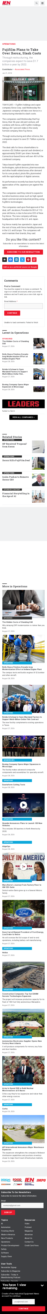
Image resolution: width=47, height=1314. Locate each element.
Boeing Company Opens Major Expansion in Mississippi (15, 385)
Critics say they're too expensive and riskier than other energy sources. (22, 1095)
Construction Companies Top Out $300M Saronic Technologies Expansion (20, 995)
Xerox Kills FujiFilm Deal (16, 460)
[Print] (4, 259)
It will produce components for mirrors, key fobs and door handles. (22, 1047)
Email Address (11, 301)
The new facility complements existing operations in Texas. (22, 723)
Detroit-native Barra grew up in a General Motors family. (22, 891)
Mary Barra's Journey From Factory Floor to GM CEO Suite (21, 886)
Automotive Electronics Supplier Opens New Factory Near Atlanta (22, 1042)
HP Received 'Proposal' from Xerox (14, 445)
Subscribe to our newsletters (23, 252)
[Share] (10, 259)
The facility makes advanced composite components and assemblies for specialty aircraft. (23, 771)
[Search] (36, 3)
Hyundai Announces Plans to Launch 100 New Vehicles (22, 824)
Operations (9, 44)
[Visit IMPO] (41, 1180)
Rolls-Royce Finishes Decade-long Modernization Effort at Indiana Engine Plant (15, 356)
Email (3, 1201)
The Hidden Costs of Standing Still (15, 342)
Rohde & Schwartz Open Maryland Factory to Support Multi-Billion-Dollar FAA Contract (15, 371)
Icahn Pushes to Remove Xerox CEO (15, 478)
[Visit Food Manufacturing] (17, 1180)
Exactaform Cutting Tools (13, 785)
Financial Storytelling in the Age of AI (16, 495)
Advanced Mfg (9, 760)
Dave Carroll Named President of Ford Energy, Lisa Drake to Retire (23, 933)
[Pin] (28, 259)
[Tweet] (22, 259)
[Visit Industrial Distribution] (6, 1184)
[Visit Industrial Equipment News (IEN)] (29, 1180)
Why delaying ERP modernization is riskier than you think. (23, 626)
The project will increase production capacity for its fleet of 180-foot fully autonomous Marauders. (23, 1000)
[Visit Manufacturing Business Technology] (29, 1184)
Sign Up (8, 1212)
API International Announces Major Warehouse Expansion (23, 1148)
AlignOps (6, 846)
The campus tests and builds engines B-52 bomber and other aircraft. (23, 673)
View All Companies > (23, 417)
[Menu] (42, 3)
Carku (5, 1109)
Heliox (5, 953)
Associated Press (22, 69)
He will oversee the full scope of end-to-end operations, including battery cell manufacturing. (21, 939)
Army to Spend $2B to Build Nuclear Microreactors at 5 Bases (18, 1089)
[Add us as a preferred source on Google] (34, 259)
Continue (23, 1309)
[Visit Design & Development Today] (6, 1180)
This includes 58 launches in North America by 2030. (21, 830)
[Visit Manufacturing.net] (17, 1184)
